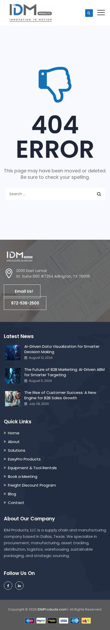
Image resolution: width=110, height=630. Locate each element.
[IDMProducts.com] (30, 13)
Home (13, 433)
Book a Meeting (22, 476)
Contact (16, 502)
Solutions (16, 450)
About (14, 441)
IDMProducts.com (52, 609)
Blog (12, 494)
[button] (22, 291)
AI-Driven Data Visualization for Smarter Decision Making (62, 349)
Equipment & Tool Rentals (32, 467)
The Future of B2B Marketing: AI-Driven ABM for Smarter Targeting (64, 372)
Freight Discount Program (32, 485)
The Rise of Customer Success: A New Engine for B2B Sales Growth (60, 395)
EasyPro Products (24, 459)
